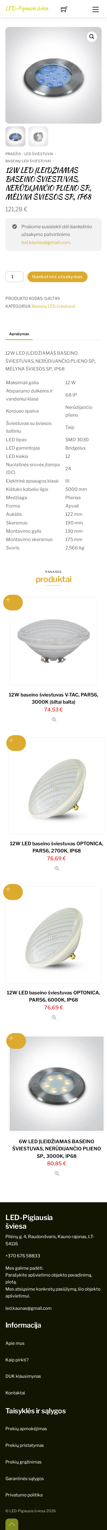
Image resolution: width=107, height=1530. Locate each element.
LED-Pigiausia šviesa (27, 1511)
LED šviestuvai (38, 154)
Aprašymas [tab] (19, 334)
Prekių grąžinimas (23, 1462)
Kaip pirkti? (17, 1360)
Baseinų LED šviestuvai (28, 161)
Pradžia (13, 154)
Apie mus (15, 1343)
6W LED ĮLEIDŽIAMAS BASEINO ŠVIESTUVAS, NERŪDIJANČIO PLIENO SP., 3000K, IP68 (56, 1149)
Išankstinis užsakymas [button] (13, 602)
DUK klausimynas (23, 1376)
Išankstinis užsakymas (57, 276)
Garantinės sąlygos (24, 1478)
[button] (92, 37)
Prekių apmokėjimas (26, 1428)
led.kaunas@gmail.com (45, 242)
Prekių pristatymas (24, 1445)
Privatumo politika (24, 1495)
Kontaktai (15, 1393)
